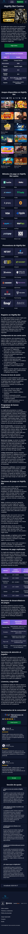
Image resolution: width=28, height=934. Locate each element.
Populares (3, 98)
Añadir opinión (14, 722)
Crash (16, 98)
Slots (23, 98)
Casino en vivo (10, 98)
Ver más (14, 778)
